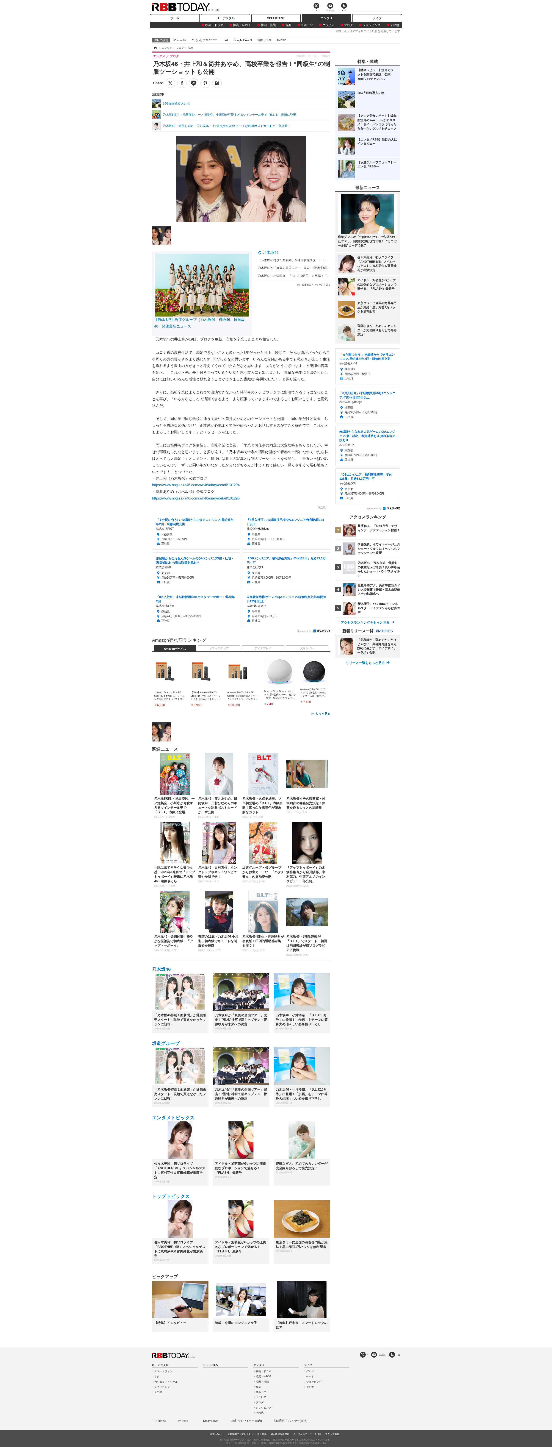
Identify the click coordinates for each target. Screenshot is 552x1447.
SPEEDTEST (276, 18)
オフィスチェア (219, 648)
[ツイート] (170, 83)
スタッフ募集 (332, 1434)
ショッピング (371, 25)
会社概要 (262, 1434)
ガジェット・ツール (166, 1381)
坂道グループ (166, 1043)
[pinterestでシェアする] (205, 83)
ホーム (174, 18)
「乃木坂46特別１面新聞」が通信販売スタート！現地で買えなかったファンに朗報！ (315, 260)
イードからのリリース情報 (307, 1434)
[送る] (193, 83)
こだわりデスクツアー (205, 40)
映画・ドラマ (214, 25)
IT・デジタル (226, 18)
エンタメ (326, 18)
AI (226, 40)
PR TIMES (159, 1420)
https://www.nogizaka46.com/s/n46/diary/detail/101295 (196, 498)
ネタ (157, 1376)
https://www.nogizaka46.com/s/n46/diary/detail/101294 (196, 485)
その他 (394, 25)
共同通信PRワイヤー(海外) (290, 1420)
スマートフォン (163, 1371)
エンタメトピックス (173, 1117)
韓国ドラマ (264, 40)
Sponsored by (304, 631)
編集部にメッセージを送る (316, 284)
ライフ (377, 18)
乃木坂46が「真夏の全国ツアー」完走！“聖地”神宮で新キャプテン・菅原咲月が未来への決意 (321, 268)
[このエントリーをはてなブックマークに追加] (217, 83)
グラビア (328, 25)
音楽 (288, 25)
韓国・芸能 (268, 25)
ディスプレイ (263, 648)
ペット (310, 1376)
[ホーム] (155, 47)
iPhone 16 (179, 40)
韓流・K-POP (242, 25)
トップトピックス (171, 1196)
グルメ (310, 1371)
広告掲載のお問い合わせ (240, 1434)
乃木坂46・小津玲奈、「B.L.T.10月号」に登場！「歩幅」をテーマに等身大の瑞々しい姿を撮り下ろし (327, 276)
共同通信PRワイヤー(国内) (245, 1420)
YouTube (382, 1355)
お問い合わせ (217, 1434)
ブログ (348, 25)
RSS (398, 1355)
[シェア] (182, 83)
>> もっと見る (320, 713)
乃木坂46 (271, 252)
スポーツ (307, 25)
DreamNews (210, 1420)
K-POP (281, 40)
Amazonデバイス (175, 648)
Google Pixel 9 (243, 40)
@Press (183, 1420)
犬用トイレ (307, 648)
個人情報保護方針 (279, 1434)
